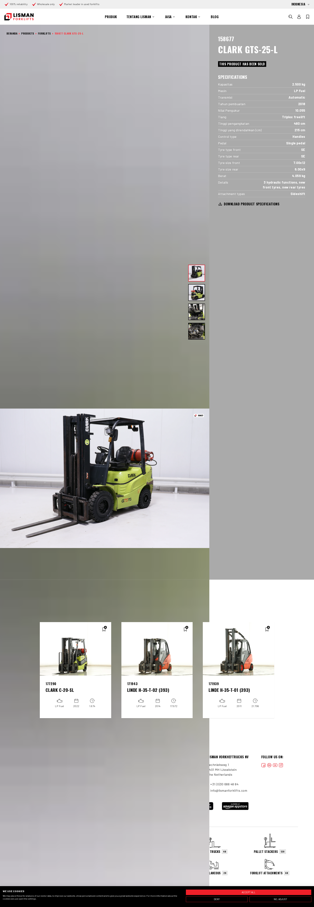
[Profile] (299, 17)
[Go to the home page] (19, 17)
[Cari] (290, 17)
